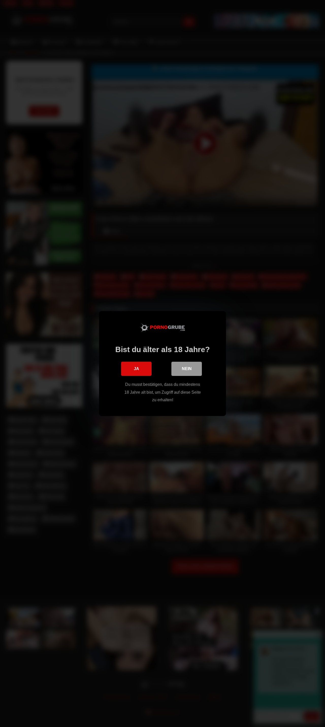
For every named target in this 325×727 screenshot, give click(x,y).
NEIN (187, 369)
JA (136, 369)
